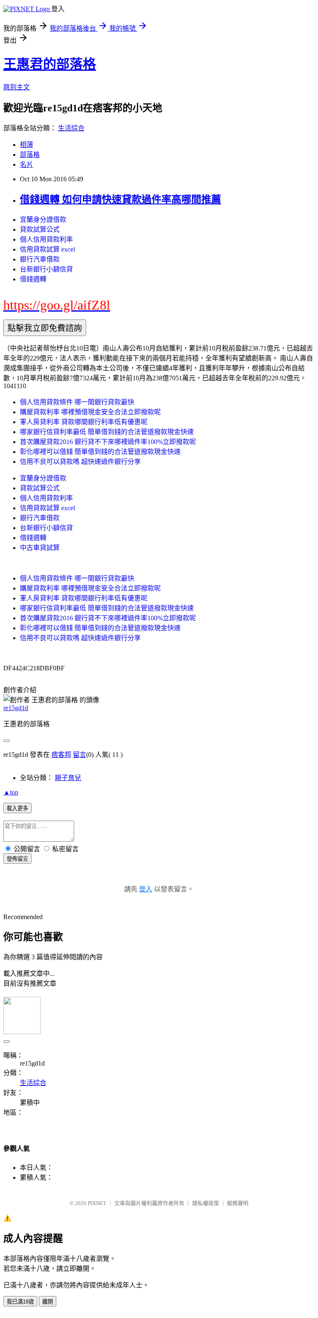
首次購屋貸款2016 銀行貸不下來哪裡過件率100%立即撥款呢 (108, 441)
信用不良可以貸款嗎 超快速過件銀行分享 (80, 461)
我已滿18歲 (20, 1302)
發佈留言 (17, 859)
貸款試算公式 (40, 229)
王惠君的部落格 (49, 64)
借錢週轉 (33, 279)
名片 (26, 164)
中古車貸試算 (40, 547)
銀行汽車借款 (40, 259)
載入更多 (17, 808)
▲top (10, 792)
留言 (79, 754)
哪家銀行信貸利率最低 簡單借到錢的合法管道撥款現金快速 (107, 431)
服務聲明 (237, 1203)
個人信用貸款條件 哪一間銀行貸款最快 (77, 402)
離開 (47, 1302)
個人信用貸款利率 (46, 239)
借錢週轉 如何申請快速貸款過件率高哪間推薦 (120, 199)
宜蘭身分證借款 (43, 219)
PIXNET (97, 1203)
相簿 (26, 144)
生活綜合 (71, 128)
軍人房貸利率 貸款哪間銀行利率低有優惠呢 (83, 421)
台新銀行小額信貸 (46, 269)
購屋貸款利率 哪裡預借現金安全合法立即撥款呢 (90, 411)
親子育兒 (68, 777)
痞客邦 (61, 754)
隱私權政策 (205, 1203)
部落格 (30, 154)
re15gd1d (15, 707)
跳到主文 (16, 87)
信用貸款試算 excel (47, 249)
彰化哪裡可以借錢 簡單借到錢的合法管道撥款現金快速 (100, 451)
